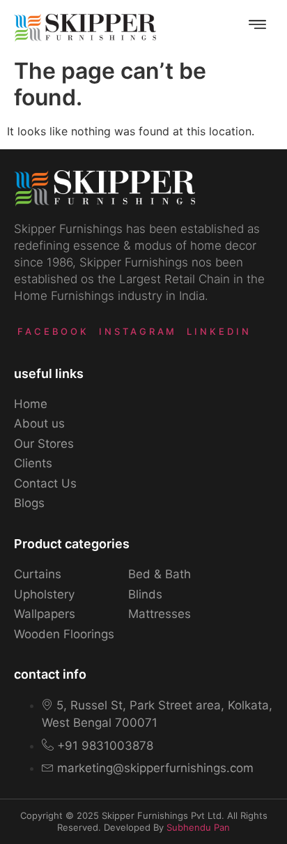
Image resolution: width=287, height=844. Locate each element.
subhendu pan (198, 827)
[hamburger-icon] (257, 26)
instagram (138, 331)
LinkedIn (219, 331)
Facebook (53, 331)
